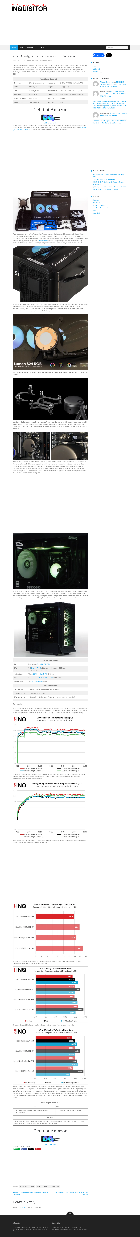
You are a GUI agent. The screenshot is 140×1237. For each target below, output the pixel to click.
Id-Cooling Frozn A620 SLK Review (104, 179)
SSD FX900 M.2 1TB (36, 682)
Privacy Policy (97, 213)
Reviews (30, 47)
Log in (94, 66)
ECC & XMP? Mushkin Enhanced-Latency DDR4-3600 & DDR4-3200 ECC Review (113, 84)
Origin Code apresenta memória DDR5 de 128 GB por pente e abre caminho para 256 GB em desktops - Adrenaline (110, 103)
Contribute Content (99, 205)
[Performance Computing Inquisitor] (29, 8)
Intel (45, 1186)
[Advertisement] (90, 22)
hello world (96, 121)
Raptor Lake (55, 1186)
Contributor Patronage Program (103, 208)
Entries (96, 69)
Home (14, 47)
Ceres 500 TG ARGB (43, 664)
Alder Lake (23, 1186)
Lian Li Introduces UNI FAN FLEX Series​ (105, 189)
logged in (25, 1207)
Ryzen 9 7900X (36, 668)
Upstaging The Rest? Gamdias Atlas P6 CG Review (109, 187)
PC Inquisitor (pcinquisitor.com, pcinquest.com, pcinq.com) (30, 1227)
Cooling (44, 61)
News (21, 47)
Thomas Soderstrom (32, 61)
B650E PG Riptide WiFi (40, 674)
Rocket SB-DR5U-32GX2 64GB (43, 678)
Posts (94, 210)
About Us (96, 200)
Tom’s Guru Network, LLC (33, 1229)
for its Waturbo (43, 241)
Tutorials (40, 47)
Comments (97, 72)
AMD (38, 1186)
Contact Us (96, 203)
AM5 (32, 1186)
